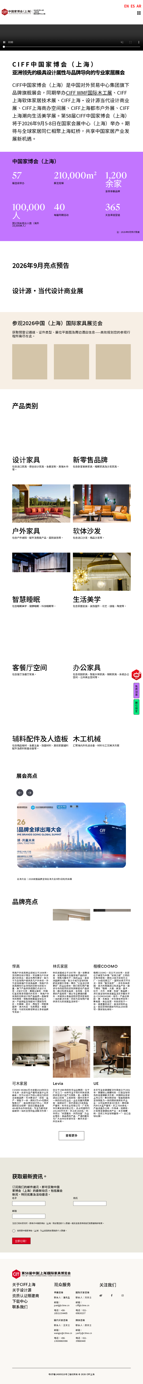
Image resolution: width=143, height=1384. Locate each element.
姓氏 (75, 1342)
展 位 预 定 (136, 707)
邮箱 (14, 1354)
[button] (19, 936)
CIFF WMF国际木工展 (89, 92)
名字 (14, 1342)
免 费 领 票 (136, 690)
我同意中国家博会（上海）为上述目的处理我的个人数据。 (42, 1374)
